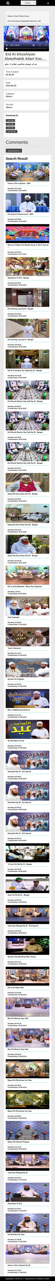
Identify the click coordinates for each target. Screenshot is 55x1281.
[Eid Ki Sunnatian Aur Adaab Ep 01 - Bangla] (28, 359)
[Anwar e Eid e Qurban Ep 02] (28, 1253)
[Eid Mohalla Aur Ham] (28, 1223)
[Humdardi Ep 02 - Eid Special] (28, 791)
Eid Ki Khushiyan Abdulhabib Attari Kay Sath (24, 21)
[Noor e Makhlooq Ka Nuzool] (28, 698)
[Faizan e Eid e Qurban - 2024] (28, 172)
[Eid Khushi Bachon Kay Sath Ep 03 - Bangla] (28, 390)
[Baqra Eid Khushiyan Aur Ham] (28, 1068)
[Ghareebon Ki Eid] (28, 1192)
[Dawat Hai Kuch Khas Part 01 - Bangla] (28, 544)
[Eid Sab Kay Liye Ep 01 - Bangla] (28, 328)
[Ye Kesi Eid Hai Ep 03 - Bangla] (28, 852)
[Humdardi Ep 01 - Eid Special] (28, 821)
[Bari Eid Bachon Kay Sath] (28, 1007)
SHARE (11, 131)
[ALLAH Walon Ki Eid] (28, 729)
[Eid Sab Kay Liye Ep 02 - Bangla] (28, 297)
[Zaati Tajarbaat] (28, 605)
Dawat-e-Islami (13, 16)
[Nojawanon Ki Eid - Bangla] (28, 266)
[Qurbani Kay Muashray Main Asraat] (28, 945)
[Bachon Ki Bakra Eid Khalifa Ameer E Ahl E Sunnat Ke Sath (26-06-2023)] (28, 233)
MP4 (10, 120)
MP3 (10, 124)
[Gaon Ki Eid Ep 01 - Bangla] (28, 883)
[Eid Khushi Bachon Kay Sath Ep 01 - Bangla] (28, 451)
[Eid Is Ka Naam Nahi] (28, 976)
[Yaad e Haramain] (28, 636)
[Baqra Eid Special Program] (28, 1130)
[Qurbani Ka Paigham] (28, 667)
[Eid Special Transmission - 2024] (28, 202)
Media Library (24, 16)
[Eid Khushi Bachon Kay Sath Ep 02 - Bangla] (28, 420)
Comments (13, 151)
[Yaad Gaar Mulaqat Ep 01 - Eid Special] (28, 914)
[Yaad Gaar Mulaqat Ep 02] (28, 1161)
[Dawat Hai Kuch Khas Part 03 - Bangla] (28, 482)
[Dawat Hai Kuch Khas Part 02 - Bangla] (28, 513)
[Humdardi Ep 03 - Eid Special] (28, 760)
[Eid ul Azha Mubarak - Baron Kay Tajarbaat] (28, 575)
